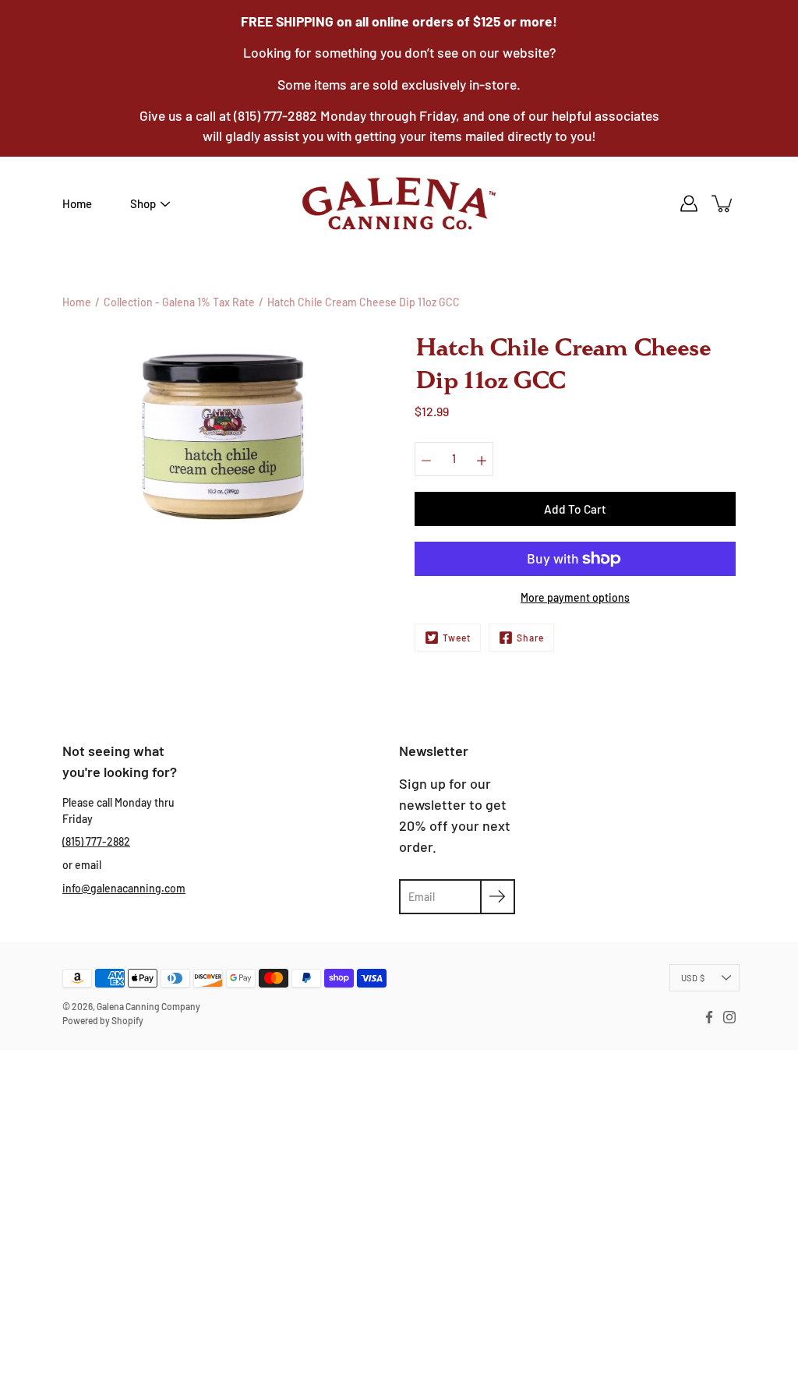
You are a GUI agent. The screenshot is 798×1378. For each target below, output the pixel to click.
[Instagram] (729, 1017)
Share (530, 637)
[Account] (688, 203)
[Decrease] (426, 459)
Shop (143, 203)
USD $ (692, 978)
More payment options (575, 597)
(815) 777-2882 (96, 841)
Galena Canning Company (148, 1006)
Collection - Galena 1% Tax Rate (179, 302)
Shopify (127, 1020)
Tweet (457, 637)
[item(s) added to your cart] (723, 203)
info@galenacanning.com (123, 888)
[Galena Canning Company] (399, 203)
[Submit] (497, 896)
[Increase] (481, 459)
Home (77, 203)
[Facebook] (709, 1017)
